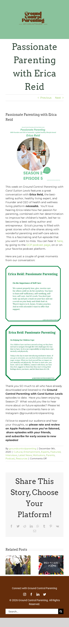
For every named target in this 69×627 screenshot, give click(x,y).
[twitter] (44, 593)
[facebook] (31, 593)
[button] (8, 564)
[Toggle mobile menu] (61, 31)
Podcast (10, 457)
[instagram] (24, 593)
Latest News (25, 454)
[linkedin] (37, 593)
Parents (50, 454)
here (60, 240)
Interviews (11, 454)
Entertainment (32, 451)
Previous (46, 97)
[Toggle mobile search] (54, 31)
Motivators (39, 454)
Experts (45, 451)
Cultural (18, 451)
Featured (55, 451)
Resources (21, 457)
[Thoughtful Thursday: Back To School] (51, 556)
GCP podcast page (38, 244)
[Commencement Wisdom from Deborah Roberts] (18, 556)
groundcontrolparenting (22, 447)
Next (58, 97)
